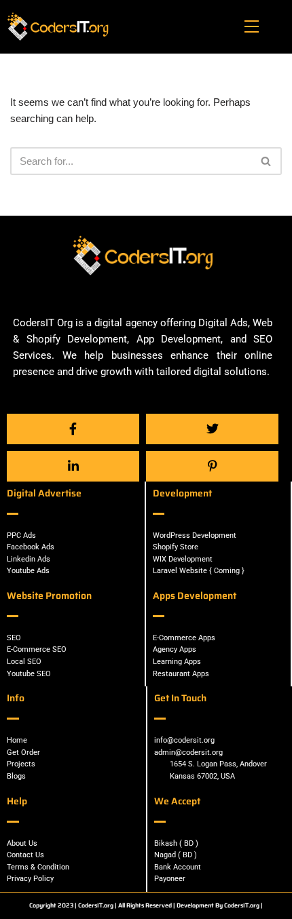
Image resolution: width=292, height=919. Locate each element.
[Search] (266, 161)
